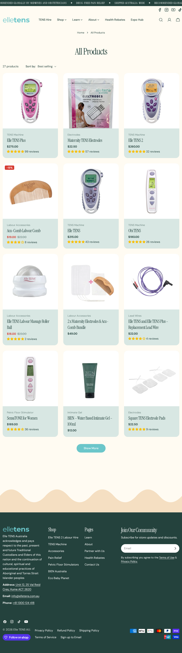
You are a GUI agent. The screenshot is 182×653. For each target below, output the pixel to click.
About (89, 544)
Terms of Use (166, 557)
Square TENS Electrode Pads (146, 418)
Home (80, 32)
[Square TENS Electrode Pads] (151, 378)
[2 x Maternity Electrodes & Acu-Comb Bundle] (91, 281)
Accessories (56, 551)
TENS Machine (57, 544)
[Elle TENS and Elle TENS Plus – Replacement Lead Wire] (151, 281)
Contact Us (92, 564)
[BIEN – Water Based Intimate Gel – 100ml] (91, 378)
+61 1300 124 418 (23, 603)
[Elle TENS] (91, 191)
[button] (16, 151)
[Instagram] (166, 10)
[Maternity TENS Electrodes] (91, 100)
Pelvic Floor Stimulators (63, 564)
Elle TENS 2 (135, 140)
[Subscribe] (175, 548)
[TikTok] (180, 10)
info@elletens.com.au (25, 596)
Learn (88, 537)
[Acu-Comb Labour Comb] (30, 191)
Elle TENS (74, 230)
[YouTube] (173, 10)
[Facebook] (160, 10)
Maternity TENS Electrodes (85, 140)
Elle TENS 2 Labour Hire (63, 537)
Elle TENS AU (21, 629)
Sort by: (31, 66)
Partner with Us (95, 551)
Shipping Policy (89, 630)
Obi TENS (134, 230)
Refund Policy (66, 630)
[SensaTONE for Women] (30, 378)
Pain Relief (55, 558)
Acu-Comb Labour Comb (24, 230)
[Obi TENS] (151, 191)
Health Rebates (95, 558)
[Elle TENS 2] (151, 100)
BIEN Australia (57, 571)
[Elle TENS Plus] (30, 100)
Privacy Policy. (129, 561)
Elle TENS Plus (16, 140)
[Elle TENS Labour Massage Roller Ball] (30, 281)
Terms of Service (45, 637)
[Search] (160, 19)
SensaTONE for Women (22, 418)
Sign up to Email (71, 637)
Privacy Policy (44, 630)
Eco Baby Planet (58, 578)
